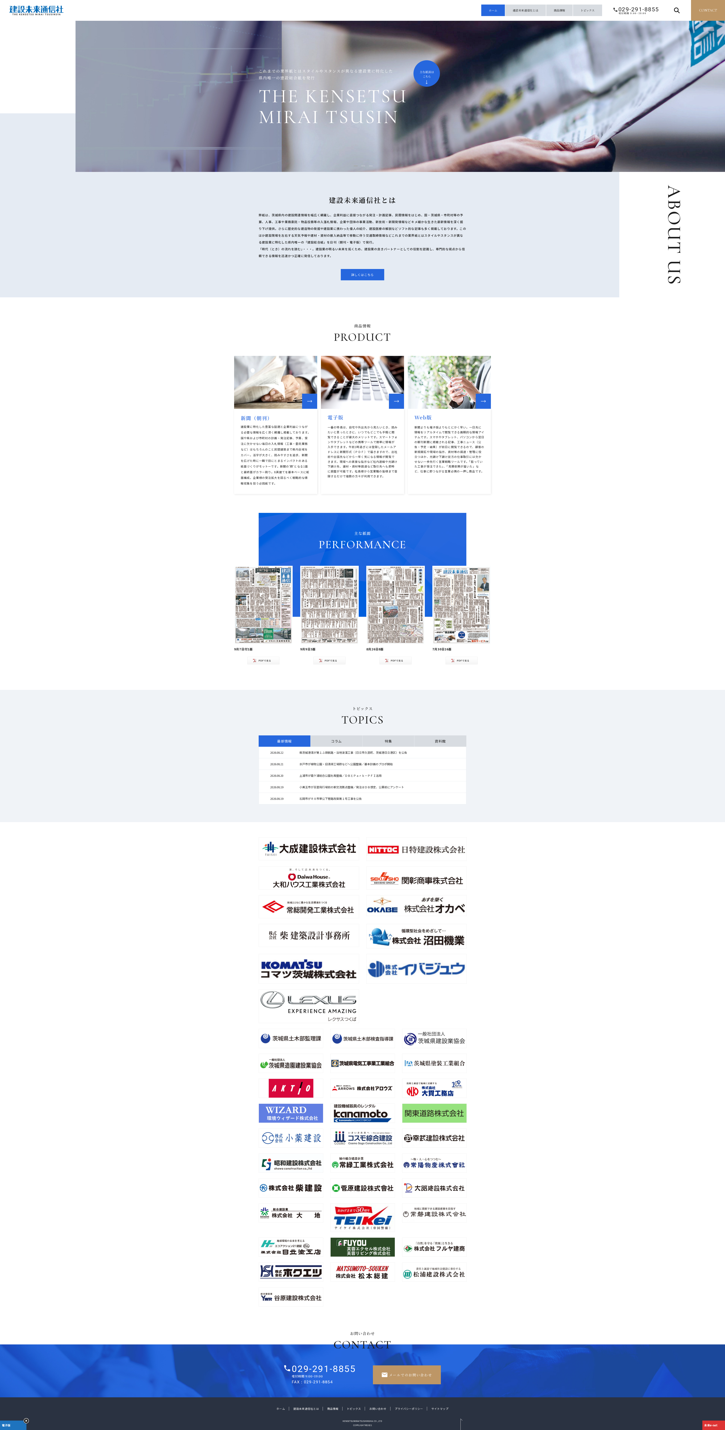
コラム (336, 741)
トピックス (588, 10)
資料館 (440, 741)
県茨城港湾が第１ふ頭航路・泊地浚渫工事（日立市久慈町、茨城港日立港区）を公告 (353, 752)
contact (708, 10)
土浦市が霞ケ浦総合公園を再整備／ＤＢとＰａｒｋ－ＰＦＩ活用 (340, 776)
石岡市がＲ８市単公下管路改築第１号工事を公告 (330, 799)
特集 (388, 741)
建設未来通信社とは (525, 10)
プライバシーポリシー (409, 1409)
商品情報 (559, 10)
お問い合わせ (377, 1409)
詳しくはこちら (362, 274)
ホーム (493, 10)
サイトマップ (439, 1409)
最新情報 (284, 741)
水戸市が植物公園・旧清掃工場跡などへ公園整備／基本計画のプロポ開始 (346, 764)
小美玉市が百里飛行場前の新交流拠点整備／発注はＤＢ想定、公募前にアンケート (351, 787)
